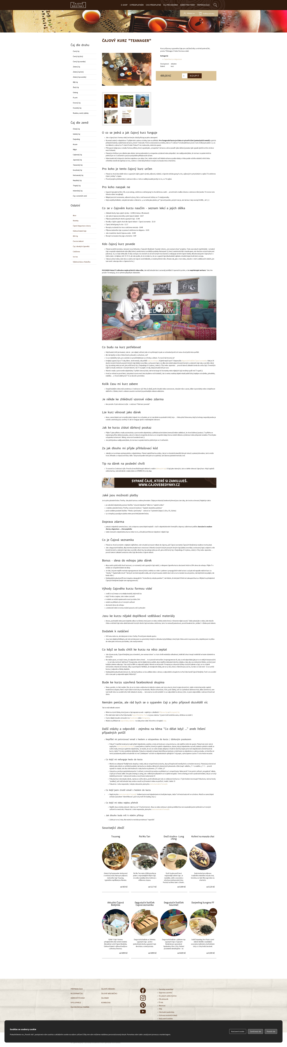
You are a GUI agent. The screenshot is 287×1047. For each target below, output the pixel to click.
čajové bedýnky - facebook (143, 990)
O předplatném (137, 5)
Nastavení (237, 1031)
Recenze (162, 1005)
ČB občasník (163, 999)
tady (164, 721)
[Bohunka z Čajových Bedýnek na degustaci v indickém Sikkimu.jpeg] (111, 117)
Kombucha (105, 1002)
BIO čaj (75, 236)
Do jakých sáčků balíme (168, 996)
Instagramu (146, 718)
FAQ (160, 1009)
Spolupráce (76, 1002)
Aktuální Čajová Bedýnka (115, 929)
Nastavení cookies (166, 1018)
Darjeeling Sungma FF (202, 929)
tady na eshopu (152, 361)
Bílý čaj (75, 82)
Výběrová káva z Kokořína (81, 262)
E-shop (124, 5)
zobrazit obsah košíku (206, 13)
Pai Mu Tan (144, 863)
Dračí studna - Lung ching (173, 863)
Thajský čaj (76, 186)
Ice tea (75, 257)
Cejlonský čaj (77, 155)
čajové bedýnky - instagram (143, 998)
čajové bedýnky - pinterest (143, 1005)
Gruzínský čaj (77, 170)
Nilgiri (75, 149)
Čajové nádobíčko (109, 993)
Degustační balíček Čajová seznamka (144, 929)
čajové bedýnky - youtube (143, 1012)
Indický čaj (76, 134)
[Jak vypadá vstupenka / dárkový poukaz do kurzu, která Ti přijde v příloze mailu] (126, 117)
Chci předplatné (153, 5)
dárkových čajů (161, 468)
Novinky (75, 221)
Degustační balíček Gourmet (173, 929)
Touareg (115, 863)
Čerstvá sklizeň (78, 241)
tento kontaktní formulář (125, 746)
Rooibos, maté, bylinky (81, 113)
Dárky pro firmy (187, 5)
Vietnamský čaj (78, 175)
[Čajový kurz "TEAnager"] (126, 69)
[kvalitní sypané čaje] (159, 483)
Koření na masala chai (202, 863)
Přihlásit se (191, 13)
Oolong (75, 92)
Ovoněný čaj (77, 108)
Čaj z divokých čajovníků (81, 246)
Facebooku (134, 718)
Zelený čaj (76, 67)
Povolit (271, 1031)
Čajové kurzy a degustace (173, 59)
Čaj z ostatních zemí (80, 196)
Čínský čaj (76, 129)
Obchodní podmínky (166, 1012)
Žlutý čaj (76, 87)
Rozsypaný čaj (174, 712)
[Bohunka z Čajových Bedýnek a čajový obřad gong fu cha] (111, 101)
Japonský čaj (77, 160)
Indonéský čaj (77, 191)
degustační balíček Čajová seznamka (194, 361)
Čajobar (105, 998)
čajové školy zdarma (127, 721)
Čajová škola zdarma (80, 1007)
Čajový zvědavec (108, 989)
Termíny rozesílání (166, 989)
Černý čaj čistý (78, 56)
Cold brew (76, 251)
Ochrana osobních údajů (168, 1015)
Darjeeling (76, 139)
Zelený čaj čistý (78, 72)
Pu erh (75, 98)
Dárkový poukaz (78, 998)
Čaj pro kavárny (170, 5)
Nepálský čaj (77, 180)
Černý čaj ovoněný (79, 61)
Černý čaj (76, 51)
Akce (74, 215)
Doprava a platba (165, 992)
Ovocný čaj (76, 103)
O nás (161, 1002)
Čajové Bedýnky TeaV (139, 715)
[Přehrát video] (159, 308)
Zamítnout (255, 1031)
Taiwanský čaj (77, 165)
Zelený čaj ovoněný (79, 77)
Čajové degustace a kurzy (82, 226)
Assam (75, 144)
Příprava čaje (203, 5)
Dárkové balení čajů (79, 231)
